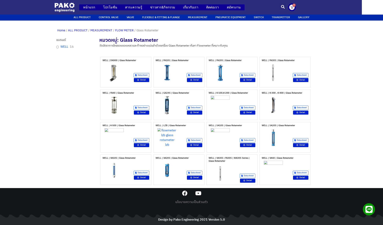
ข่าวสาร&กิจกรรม (162, 7)
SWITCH (259, 17)
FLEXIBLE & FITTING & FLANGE (161, 17)
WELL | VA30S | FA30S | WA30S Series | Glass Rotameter (229, 159)
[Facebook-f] (185, 193)
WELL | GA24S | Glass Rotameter (172, 93)
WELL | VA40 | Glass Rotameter (277, 158)
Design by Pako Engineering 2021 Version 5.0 (191, 219)
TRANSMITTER (281, 17)
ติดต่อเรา (212, 7)
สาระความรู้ (133, 7)
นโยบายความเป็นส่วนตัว (191, 202)
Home (61, 30)
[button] (282, 6)
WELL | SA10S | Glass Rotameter (225, 125)
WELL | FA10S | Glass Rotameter (172, 60)
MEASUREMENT (197, 17)
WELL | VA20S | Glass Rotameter (172, 158)
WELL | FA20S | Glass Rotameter (225, 60)
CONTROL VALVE (109, 17)
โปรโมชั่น (110, 7)
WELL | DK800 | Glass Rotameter (119, 60)
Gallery (303, 17)
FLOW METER (124, 30)
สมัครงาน (234, 7)
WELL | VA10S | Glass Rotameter (119, 158)
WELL (64, 47)
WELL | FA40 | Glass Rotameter (118, 93)
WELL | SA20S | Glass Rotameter (278, 125)
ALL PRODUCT (82, 17)
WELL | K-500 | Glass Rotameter (119, 125)
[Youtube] (198, 193)
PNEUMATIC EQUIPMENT (230, 17)
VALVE (130, 17)
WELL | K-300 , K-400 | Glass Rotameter (282, 93)
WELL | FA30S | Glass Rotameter (278, 60)
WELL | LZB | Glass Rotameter (171, 125)
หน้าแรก (89, 7)
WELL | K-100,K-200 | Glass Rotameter (228, 93)
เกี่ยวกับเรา (190, 7)
